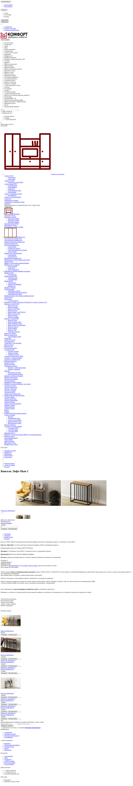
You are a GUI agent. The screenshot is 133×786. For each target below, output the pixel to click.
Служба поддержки (7, 740)
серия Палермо (12, 185)
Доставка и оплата (10, 450)
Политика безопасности (11, 30)
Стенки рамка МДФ (10, 184)
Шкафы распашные (24, 271)
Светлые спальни (13, 351)
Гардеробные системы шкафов (13, 227)
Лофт (6, 758)
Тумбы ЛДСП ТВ (9, 340)
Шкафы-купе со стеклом (11, 265)
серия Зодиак (8, 297)
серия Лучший (12, 266)
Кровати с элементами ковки (17, 367)
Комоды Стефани (13, 317)
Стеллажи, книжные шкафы (13, 426)
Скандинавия (8, 756)
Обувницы (7, 338)
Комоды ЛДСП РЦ (14, 309)
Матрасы (7, 371)
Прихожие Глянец (13, 220)
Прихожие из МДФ (10, 217)
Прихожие (16, 214)
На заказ (7, 539)
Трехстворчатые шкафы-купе (13, 240)
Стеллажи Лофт (13, 430)
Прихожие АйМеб (13, 219)
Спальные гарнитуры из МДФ (13, 356)
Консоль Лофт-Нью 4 (7, 662)
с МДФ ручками (9, 761)
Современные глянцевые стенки (14, 202)
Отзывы (7, 535)
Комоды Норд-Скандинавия (16, 325)
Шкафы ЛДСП (8, 273)
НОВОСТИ (8, 452)
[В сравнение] (20, 666)
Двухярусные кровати (11, 379)
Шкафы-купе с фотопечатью (13, 253)
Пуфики (6, 412)
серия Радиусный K (14, 248)
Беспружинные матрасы (15, 374)
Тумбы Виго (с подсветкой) (12, 343)
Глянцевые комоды (14, 332)
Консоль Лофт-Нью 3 (7, 655)
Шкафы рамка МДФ (10, 276)
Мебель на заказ (9, 436)
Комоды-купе (8, 346)
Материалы (7, 454)
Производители (9, 747)
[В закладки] (18, 666)
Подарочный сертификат (12, 745)
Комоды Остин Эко (14, 314)
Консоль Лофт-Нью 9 (7, 715)
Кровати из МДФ (9, 364)
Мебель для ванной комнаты (32, 434)
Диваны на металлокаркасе (12, 403)
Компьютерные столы (15, 421)
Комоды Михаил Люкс (15, 323)
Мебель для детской (24, 384)
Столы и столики (9, 415)
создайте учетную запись (30, 565)
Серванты (7, 203)
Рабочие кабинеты (10, 425)
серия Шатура (12, 274)
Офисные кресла (9, 433)
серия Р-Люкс (12, 247)
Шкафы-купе (21, 237)
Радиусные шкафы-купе (11, 245)
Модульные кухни (10, 443)
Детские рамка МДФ (10, 387)
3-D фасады (7, 759)
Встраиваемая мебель (11, 438)
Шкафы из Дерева (9, 287)
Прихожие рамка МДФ (11, 224)
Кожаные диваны (9, 405)
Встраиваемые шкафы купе (12, 258)
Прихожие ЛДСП (9, 215)
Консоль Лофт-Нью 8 (7, 707)
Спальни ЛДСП (9, 349)
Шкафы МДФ (8, 281)
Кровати (14, 361)
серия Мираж (12, 255)
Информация (5, 729)
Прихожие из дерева (10, 225)
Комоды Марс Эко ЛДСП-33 (17, 312)
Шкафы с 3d (11, 286)
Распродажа (8, 457)
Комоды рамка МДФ (10, 335)
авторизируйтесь (14, 565)
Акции (6, 748)
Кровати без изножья (10, 377)
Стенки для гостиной (57, 174)
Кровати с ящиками (14, 369)
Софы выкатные (9, 407)
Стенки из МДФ (9, 181)
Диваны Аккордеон (10, 398)
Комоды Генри (12, 320)
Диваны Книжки (9, 402)
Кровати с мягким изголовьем (13, 376)
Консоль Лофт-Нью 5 (7, 669)
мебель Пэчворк (9, 441)
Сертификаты (8, 737)
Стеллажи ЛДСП (13, 428)
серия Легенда (12, 256)
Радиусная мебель (9, 762)
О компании (8, 27)
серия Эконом (12, 251)
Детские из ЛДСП (10, 385)
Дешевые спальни (13, 354)
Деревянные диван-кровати (12, 382)
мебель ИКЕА (8, 439)
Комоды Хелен (9, 345)
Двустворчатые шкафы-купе (13, 238)
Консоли (10, 416)
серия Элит (11, 268)
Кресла (6, 410)
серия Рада (11, 189)
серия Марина (12, 187)
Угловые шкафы (9, 289)
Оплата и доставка (10, 28)
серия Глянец (12, 283)
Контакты (7, 743)
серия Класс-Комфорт (14, 284)
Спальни (14, 348)
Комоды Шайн (12, 328)
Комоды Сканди (13, 327)
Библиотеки (8, 299)
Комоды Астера (13, 305)
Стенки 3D (7, 198)
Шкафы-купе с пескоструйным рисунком (17, 260)
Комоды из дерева (9, 333)
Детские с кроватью (10, 389)
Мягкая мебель (19, 395)
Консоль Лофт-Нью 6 (7, 693)
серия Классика (13, 278)
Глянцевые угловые (14, 291)
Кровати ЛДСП (9, 363)
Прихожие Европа (13, 222)
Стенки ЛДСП (8, 176)
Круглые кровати (9, 381)
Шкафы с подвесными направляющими (16, 263)
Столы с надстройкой (14, 420)
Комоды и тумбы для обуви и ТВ (36, 302)
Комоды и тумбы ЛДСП (11, 304)
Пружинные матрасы (14, 372)
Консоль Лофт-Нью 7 (7, 700)
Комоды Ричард (13, 315)
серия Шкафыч (12, 279)
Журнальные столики (14, 423)
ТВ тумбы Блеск (9, 341)
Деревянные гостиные (11, 200)
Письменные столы (14, 418)
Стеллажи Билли (13, 300)
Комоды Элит (12, 330)
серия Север (11, 177)
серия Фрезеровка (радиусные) (17, 250)
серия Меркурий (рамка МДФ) (17, 292)
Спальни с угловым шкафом (13, 358)
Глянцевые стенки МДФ (15, 182)
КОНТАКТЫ (8, 455)
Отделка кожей (9, 764)
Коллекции (4, 753)
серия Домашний (13, 269)
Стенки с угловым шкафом (12, 197)
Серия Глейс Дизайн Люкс (12, 394)
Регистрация (8, 6)
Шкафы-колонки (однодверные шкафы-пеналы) (19, 296)
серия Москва (12, 195)
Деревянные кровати (10, 366)
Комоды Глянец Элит (14, 322)
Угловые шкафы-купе (11, 243)
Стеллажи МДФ (13, 431)
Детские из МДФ (9, 392)
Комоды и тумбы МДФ (11, 318)
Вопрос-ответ (8, 537)
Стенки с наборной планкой (13, 194)
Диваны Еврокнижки (11, 400)
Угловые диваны (9, 408)
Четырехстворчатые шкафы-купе (14, 242)
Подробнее (8, 207)
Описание (7, 534)
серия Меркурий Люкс (15, 294)
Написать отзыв (5, 564)
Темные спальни (13, 353)
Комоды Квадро (13, 307)
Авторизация (8, 5)
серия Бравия (12, 192)
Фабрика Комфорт (6, 523)
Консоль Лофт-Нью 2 (7, 631)
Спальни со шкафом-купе (12, 359)
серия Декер (11, 179)
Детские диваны (9, 397)
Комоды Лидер (12, 310)
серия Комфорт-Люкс (14, 190)
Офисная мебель (21, 413)
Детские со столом (10, 390)
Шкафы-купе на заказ (11, 444)
